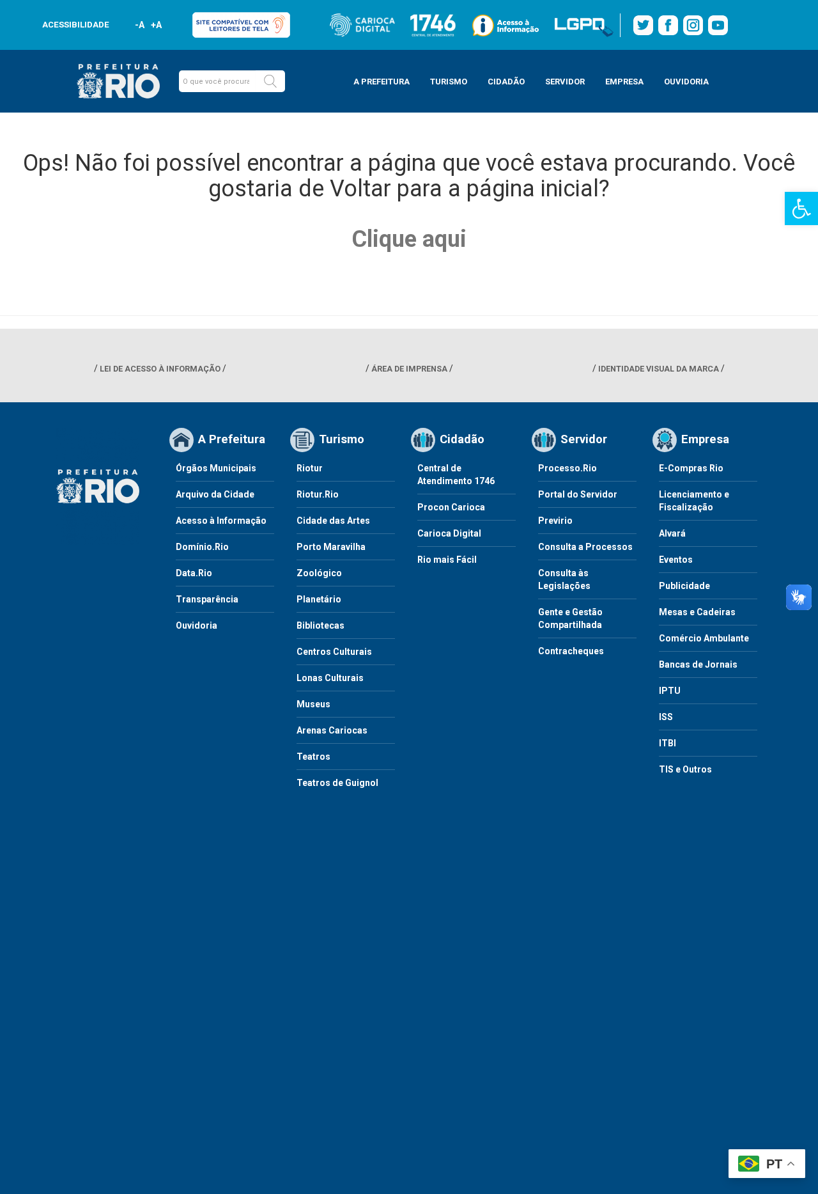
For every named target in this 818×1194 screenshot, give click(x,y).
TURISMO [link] (448, 81)
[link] (801, 208)
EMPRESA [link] (624, 81)
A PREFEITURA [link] (381, 81)
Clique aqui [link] (409, 239)
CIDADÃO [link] (506, 81)
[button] (270, 81)
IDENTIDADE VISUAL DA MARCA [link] (658, 368)
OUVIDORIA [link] (686, 81)
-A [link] (139, 25)
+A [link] (155, 25)
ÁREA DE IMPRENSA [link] (409, 368)
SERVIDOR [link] (565, 81)
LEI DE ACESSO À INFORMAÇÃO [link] (160, 368)
